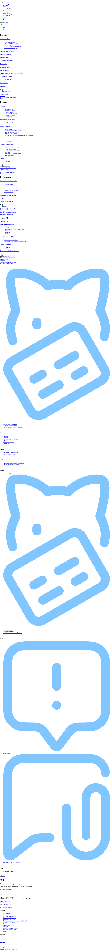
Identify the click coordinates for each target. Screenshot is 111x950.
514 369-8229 (7, 904)
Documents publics (5, 67)
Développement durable (6, 201)
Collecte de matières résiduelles (8, 181)
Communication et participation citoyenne (11, 73)
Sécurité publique (5, 126)
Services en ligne (4, 70)
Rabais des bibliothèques (7, 247)
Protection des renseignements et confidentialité (15, 921)
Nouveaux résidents (5, 54)
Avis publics (3, 64)
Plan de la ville (4, 83)
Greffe (1, 138)
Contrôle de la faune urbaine (8, 195)
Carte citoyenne (4, 221)
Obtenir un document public (10, 928)
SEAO (5, 931)
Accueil (2, 889)
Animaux (2, 158)
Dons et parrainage (5, 244)
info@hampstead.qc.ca (6, 907)
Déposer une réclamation (9, 929)
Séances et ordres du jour (9, 918)
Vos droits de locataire (6, 76)
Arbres (2, 198)
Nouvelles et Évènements (9, 916)
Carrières (2, 86)
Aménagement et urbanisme (7, 119)
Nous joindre (7, 889)
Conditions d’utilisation (9, 922)
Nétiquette (6, 926)
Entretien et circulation (6, 144)
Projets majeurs (4, 57)
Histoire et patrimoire (6, 79)
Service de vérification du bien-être (9, 251)
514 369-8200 (6, 901)
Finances (2, 106)
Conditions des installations (7, 236)
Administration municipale (7, 51)
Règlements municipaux (6, 60)
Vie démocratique (5, 39)
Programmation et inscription (8, 224)
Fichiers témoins (7, 923)
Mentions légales (7, 925)
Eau (1, 187)
